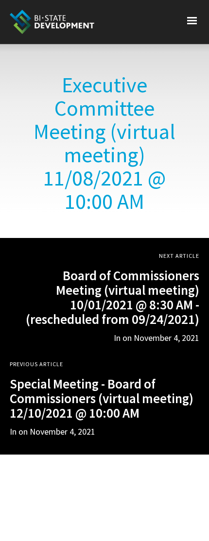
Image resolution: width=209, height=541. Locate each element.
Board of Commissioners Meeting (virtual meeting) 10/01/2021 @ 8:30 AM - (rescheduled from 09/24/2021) (112, 297)
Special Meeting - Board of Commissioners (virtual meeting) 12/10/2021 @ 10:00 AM (101, 398)
